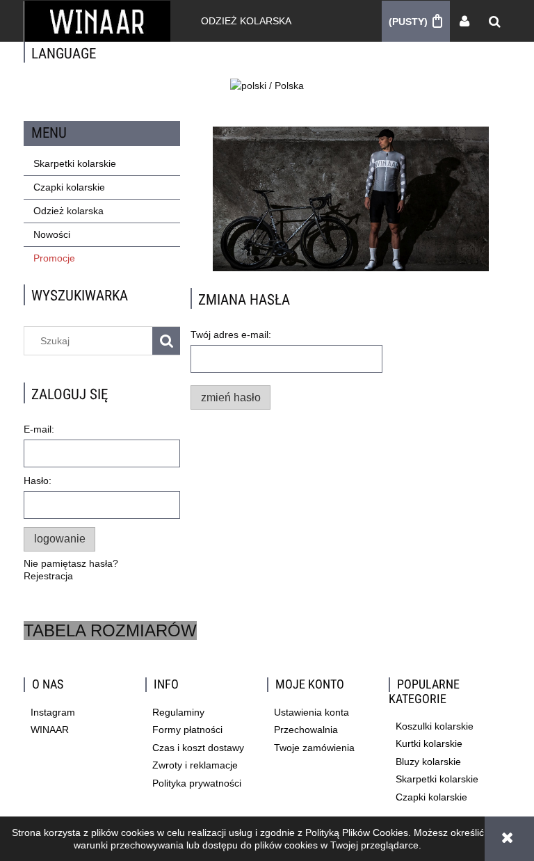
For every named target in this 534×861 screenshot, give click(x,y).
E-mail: (39, 429)
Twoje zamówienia (314, 747)
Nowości (51, 234)
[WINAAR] (350, 199)
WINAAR (50, 729)
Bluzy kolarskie (428, 761)
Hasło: (37, 480)
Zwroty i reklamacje (195, 765)
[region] (350, 199)
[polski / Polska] (267, 84)
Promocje (54, 258)
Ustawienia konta (311, 712)
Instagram (53, 712)
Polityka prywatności (196, 783)
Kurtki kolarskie (429, 743)
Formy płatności (187, 729)
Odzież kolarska (68, 210)
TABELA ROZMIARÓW (110, 630)
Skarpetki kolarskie (74, 163)
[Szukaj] (166, 341)
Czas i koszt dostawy (198, 747)
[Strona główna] (97, 21)
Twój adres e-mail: (231, 334)
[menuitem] (246, 21)
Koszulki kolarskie (435, 726)
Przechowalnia (306, 729)
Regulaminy (178, 712)
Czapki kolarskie (69, 187)
